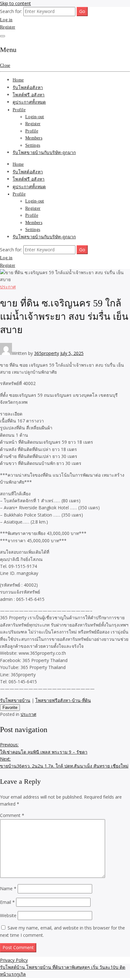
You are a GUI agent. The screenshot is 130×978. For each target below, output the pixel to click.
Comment (12, 815)
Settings (32, 145)
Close (5, 65)
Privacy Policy (14, 960)
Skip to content (15, 3)
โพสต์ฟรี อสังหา (28, 95)
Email (7, 902)
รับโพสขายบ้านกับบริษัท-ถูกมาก (44, 152)
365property (46, 353)
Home (18, 80)
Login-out (34, 116)
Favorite (10, 707)
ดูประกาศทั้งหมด (29, 102)
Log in (6, 19)
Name (8, 888)
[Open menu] (2, 36)
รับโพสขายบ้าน (15, 700)
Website (8, 915)
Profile (19, 109)
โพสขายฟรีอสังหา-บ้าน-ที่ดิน (63, 700)
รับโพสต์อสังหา (28, 87)
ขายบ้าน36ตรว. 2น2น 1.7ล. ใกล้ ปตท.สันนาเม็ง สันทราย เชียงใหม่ (64, 762)
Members (33, 138)
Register (7, 27)
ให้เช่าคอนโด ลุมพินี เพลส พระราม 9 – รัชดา (43, 748)
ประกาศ (8, 287)
